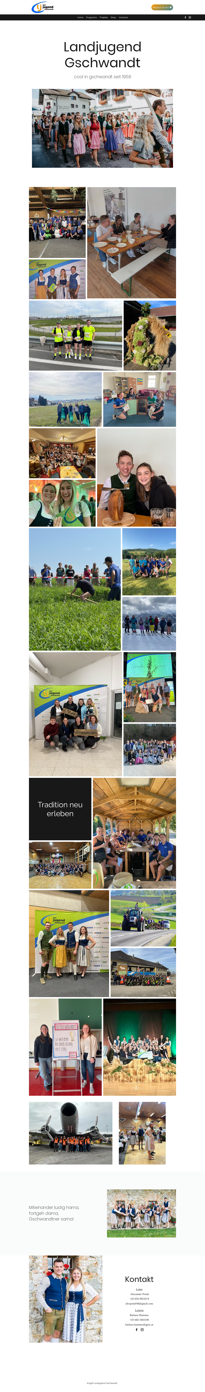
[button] (103, 17)
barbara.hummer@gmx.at (139, 1324)
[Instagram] (189, 17)
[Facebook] (185, 17)
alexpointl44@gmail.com (139, 1303)
